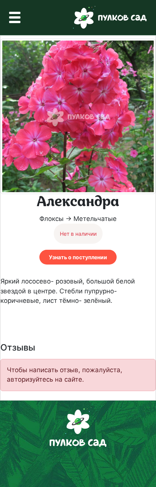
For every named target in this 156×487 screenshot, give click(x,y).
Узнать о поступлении (78, 257)
